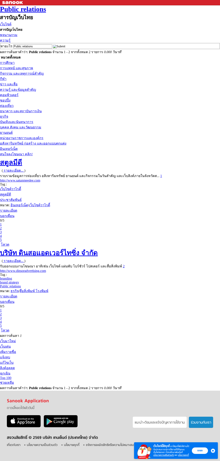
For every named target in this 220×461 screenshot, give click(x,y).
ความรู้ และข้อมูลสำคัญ (18, 89)
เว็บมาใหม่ (8, 341)
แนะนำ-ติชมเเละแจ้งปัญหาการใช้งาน (160, 423)
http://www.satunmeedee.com (20, 180)
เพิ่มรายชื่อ (8, 352)
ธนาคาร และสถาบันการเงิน (21, 111)
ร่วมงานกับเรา (201, 423)
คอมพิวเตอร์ (9, 95)
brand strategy (9, 282)
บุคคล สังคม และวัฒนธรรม (20, 127)
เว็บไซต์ (5, 24)
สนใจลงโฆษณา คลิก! (16, 154)
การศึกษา (7, 63)
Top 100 (5, 378)
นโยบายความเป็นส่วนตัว (163, 455)
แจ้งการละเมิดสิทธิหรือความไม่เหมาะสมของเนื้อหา (116, 445)
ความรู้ (5, 40)
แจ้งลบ (5, 357)
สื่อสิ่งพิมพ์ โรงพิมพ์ (34, 291)
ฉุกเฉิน (5, 373)
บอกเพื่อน (7, 216)
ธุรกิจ (4, 116)
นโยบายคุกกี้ (183, 455)
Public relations (23, 9)
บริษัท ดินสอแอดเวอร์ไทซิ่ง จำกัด (49, 253)
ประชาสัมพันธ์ (11, 200)
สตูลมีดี (11, 162)
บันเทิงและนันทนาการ (16, 122)
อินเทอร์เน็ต (9, 149)
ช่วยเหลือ (7, 382)
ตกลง (200, 450)
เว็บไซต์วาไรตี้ (10, 189)
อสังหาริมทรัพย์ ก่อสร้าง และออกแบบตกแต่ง (33, 143)
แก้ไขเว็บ (7, 362)
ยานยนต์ (6, 132)
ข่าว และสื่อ (9, 84)
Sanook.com (13, 2)
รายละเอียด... (13, 170)
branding (6, 278)
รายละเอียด (8, 210)
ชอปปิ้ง (5, 100)
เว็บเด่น (5, 346)
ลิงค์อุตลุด (7, 368)
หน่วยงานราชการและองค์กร (21, 138)
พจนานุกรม (8, 35)
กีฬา (3, 79)
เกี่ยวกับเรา (13, 445)
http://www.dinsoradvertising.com (23, 271)
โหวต (5, 244)
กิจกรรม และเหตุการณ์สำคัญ (22, 73)
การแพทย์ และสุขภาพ (16, 68)
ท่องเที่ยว (7, 106)
